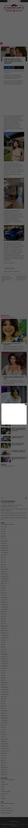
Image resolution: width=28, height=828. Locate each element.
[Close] (26, 404)
